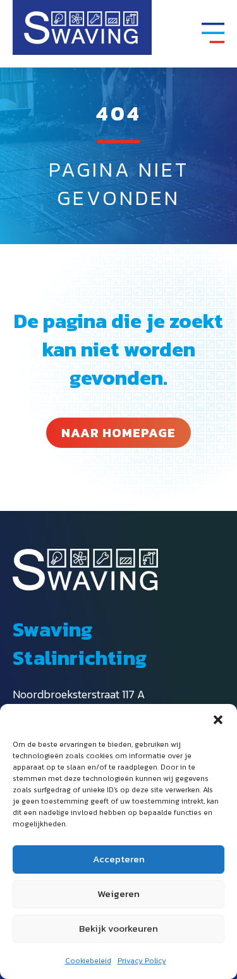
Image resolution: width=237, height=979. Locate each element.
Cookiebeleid (88, 960)
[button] (218, 719)
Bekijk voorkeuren (118, 928)
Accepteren (119, 859)
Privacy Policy (142, 960)
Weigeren (118, 893)
